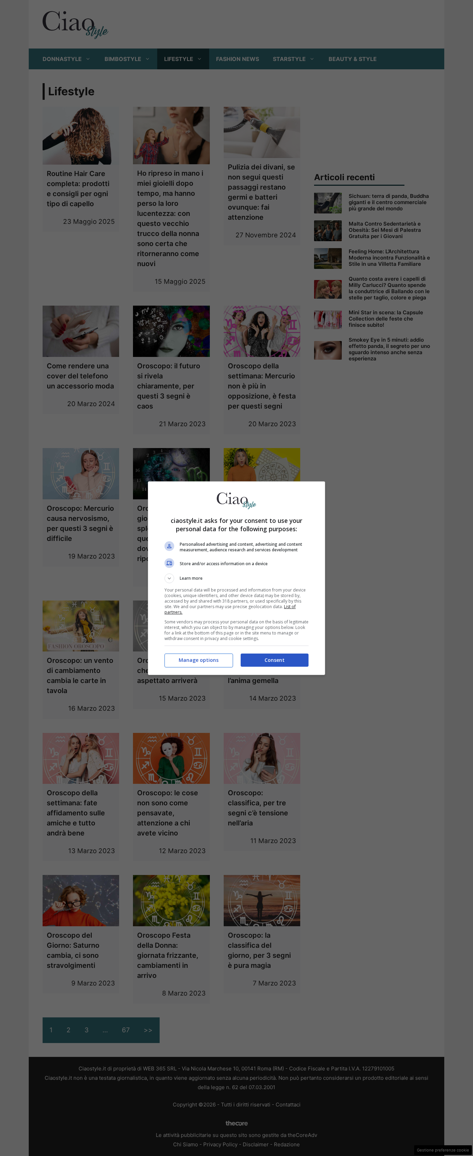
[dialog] (236, 578)
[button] (236, 578)
